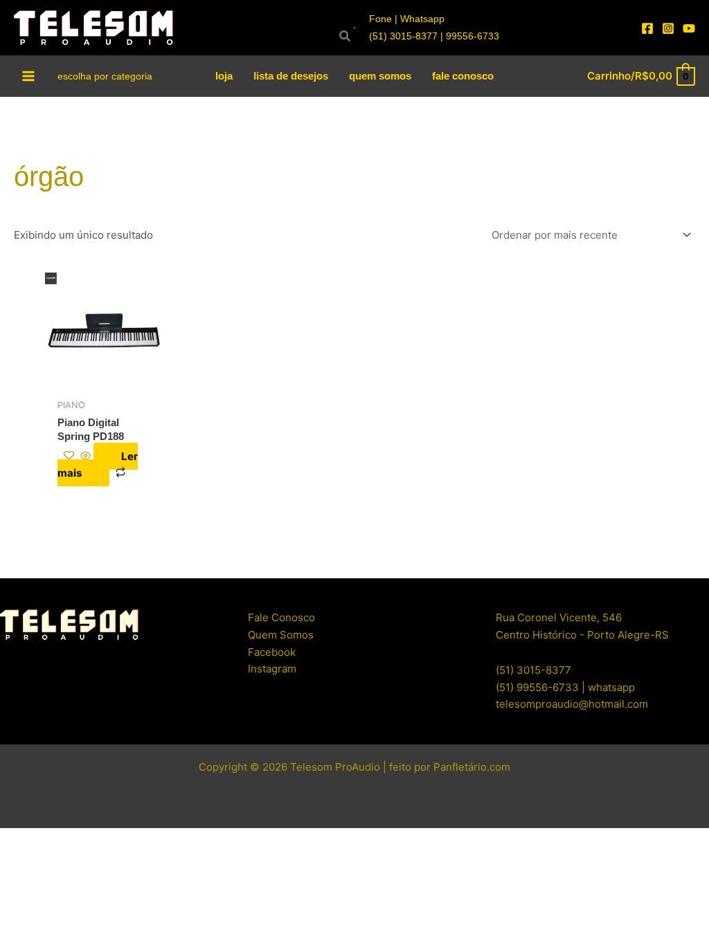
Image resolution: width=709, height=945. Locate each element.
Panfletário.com (471, 766)
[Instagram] (668, 28)
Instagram (272, 668)
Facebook (272, 652)
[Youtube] (689, 28)
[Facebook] (647, 28)
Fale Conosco (281, 617)
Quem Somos (281, 634)
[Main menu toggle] (29, 75)
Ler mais (97, 465)
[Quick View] (85, 456)
